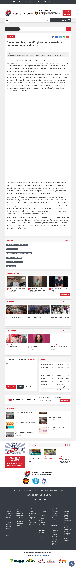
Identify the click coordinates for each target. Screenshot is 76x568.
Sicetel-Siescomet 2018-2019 (66, 511)
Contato (40, 1)
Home (7, 1)
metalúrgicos (47, 364)
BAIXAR (20, 386)
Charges (43, 524)
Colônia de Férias (20, 510)
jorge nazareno (63, 378)
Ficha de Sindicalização (33, 512)
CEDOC (31, 528)
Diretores (21, 1)
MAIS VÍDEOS (65, 294)
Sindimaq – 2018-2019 (67, 541)
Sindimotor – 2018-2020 (67, 530)
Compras (19, 531)
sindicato (64, 55)
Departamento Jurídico (33, 518)
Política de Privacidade (42, 555)
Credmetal (20, 517)
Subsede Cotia (8, 520)
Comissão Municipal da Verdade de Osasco (18, 253)
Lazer (18, 525)
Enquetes (43, 526)
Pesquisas (55, 519)
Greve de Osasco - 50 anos (14, 257)
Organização (63, 387)
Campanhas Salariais (55, 533)
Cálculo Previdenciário (32, 521)
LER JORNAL (11, 386)
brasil (47, 387)
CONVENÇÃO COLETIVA (63, 383)
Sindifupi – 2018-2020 (67, 526)
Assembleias (25, 55)
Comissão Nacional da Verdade (55, 537)
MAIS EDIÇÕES (30, 386)
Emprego (38, 55)
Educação (20, 523)
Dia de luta (33, 55)
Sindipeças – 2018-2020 (67, 534)
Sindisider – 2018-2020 (67, 537)
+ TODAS (67, 240)
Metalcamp (20, 515)
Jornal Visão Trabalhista (55, 510)
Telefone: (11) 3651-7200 (38, 495)
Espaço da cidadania (8, 525)
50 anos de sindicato (55, 527)
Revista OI (54, 513)
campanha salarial (47, 383)
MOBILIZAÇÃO (57, 55)
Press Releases (43, 536)
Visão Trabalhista (43, 514)
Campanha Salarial (11, 249)
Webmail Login (48, 1)
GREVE (63, 390)
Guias (53, 517)
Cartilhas (54, 515)
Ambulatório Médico (32, 525)
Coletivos (8, 522)
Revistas (54, 521)
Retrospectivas (10, 266)
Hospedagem (21, 527)
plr (47, 370)
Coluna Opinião (43, 521)
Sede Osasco (9, 513)
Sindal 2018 (67, 524)
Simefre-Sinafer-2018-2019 (67, 520)
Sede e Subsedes (31, 1)
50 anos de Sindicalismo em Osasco (16, 244)
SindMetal (14, 1)
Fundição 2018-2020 (66, 516)
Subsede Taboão (8, 516)
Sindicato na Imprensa (44, 533)
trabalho (63, 364)
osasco (47, 373)
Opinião (47, 378)
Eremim (8, 528)
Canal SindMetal (43, 510)
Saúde (63, 375)
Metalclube (20, 513)
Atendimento (32, 509)
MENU (64, 20)
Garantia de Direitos (47, 55)
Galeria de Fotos (43, 517)
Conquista (63, 370)
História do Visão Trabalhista (14, 262)
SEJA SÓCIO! (67, 13)
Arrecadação (32, 515)
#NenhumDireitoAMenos (14, 55)
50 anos (8, 530)
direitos (63, 373)
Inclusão (63, 367)
